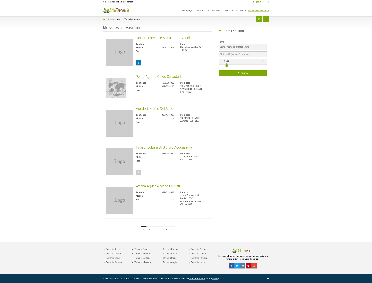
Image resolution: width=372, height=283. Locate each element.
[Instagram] (242, 265)
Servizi (228, 10)
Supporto (239, 10)
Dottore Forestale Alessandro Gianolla (164, 38)
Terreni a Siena (170, 258)
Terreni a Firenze (142, 249)
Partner (199, 10)
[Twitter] (237, 265)
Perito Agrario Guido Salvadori (158, 77)
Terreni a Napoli (113, 258)
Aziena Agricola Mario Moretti (158, 186)
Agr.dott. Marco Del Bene (154, 109)
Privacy (215, 278)
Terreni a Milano (113, 253)
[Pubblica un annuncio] (266, 19)
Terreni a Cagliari (170, 262)
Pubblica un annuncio (258, 10)
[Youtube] (254, 265)
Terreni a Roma (113, 249)
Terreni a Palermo (114, 262)
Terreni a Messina (142, 262)
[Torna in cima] (268, 278)
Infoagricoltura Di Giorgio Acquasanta (164, 147)
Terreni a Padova (170, 249)
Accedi (266, 2)
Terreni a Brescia (170, 253)
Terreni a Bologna (142, 258)
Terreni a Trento (198, 253)
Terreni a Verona (142, 253)
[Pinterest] (248, 265)
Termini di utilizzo (197, 278)
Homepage (187, 10)
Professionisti (214, 10)
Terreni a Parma (198, 249)
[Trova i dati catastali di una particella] (259, 19)
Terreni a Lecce (198, 262)
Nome (221, 42)
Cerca (243, 73)
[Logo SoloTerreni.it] (116, 10)
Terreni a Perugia (199, 258)
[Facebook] (231, 265)
